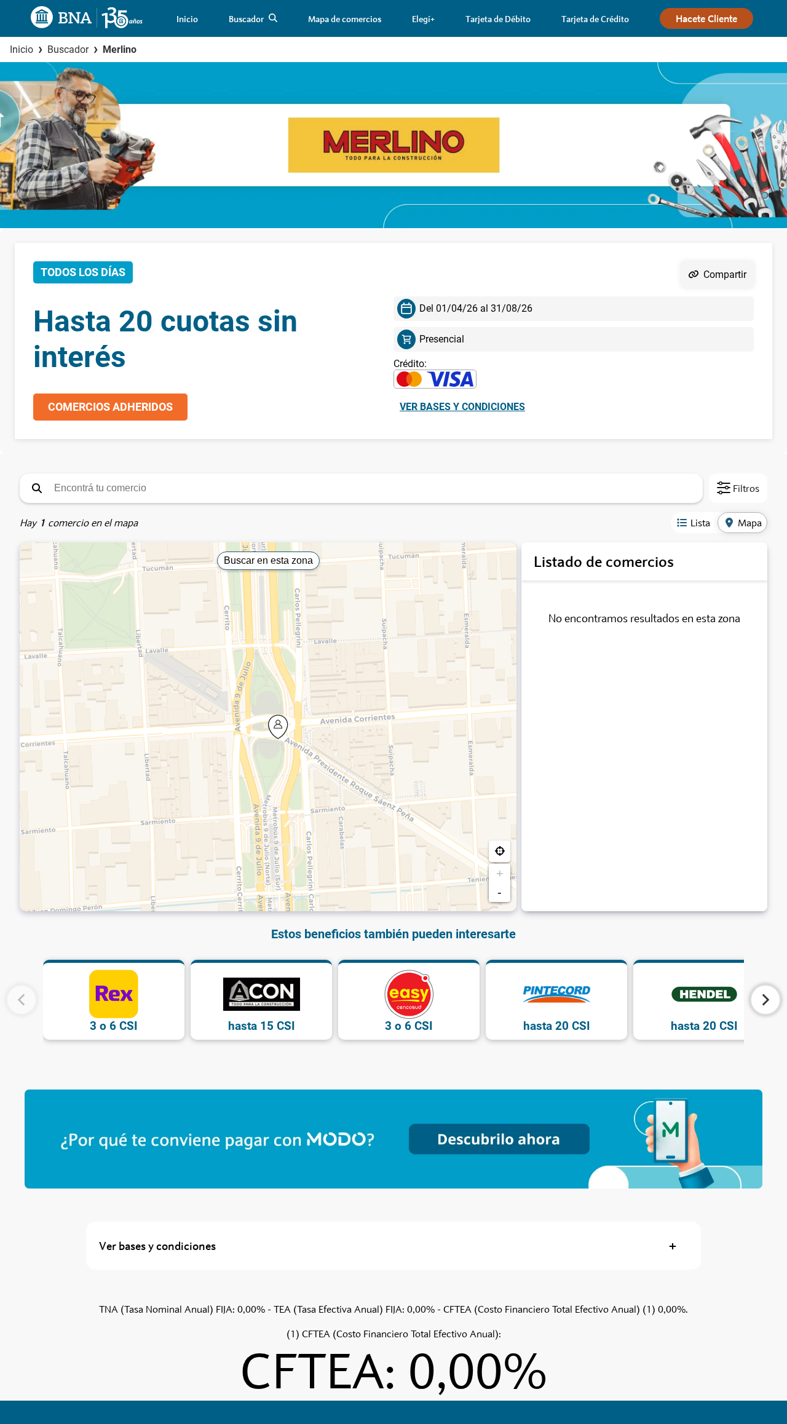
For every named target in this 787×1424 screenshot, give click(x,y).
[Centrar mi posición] (499, 851)
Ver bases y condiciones (462, 407)
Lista (700, 522)
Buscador (68, 49)
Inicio (21, 49)
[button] (37, 488)
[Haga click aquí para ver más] (393, 1139)
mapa (750, 522)
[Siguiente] (765, 999)
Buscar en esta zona (268, 560)
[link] (187, 19)
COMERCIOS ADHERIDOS (110, 407)
